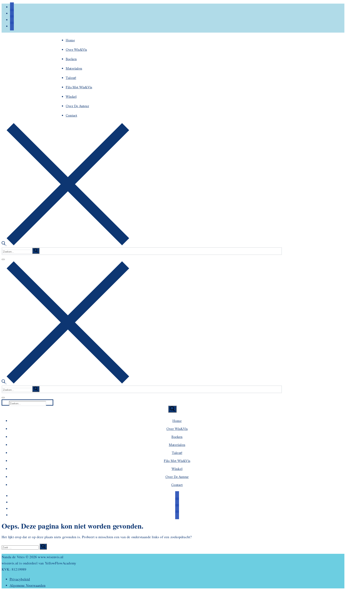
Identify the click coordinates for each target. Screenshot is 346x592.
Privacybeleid (20, 579)
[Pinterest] (12, 26)
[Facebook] (12, 6)
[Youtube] (12, 13)
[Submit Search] (172, 409)
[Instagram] (12, 19)
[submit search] (35, 251)
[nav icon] (3, 259)
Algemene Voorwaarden (27, 585)
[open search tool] (65, 244)
